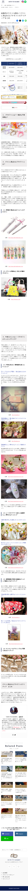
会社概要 (5, 872)
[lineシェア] (25, 20)
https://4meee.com (15, 299)
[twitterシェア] (20, 20)
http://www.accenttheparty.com (15, 567)
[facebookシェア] (17, 20)
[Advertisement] (14, 316)
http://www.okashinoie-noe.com (15, 476)
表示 (16, 107)
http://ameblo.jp (15, 415)
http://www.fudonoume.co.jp (15, 643)
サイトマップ (6, 879)
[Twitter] (15, 735)
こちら (3, 730)
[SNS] (9, 866)
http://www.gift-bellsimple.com (15, 237)
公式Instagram (16, 727)
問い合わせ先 (6, 876)
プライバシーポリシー (8, 874)
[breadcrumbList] (1, 5)
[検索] (25, 849)
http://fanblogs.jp (16, 441)
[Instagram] (13, 735)
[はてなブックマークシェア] (23, 20)
